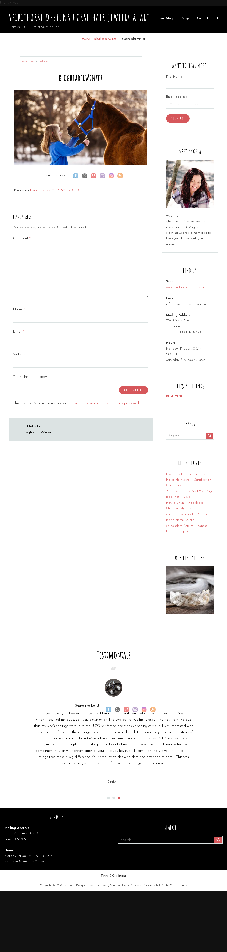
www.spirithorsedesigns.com (185, 287)
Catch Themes (178, 885)
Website (19, 354)
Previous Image (27, 61)
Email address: (176, 96)
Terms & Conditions (113, 875)
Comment (22, 238)
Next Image (44, 61)
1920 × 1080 (69, 190)
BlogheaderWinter (106, 39)
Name (19, 309)
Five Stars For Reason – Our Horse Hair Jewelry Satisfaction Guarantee (188, 480)
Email (18, 332)
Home (86, 39)
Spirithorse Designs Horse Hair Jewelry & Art (79, 17)
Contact (202, 18)
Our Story (167, 18)
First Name (174, 76)
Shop (185, 18)
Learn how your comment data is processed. (105, 403)
